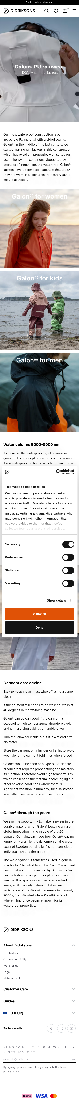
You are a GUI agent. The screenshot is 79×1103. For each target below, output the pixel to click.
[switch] (68, 557)
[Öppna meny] (74, 11)
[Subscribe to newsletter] (73, 1059)
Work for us (10, 965)
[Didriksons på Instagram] (61, 1028)
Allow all (39, 614)
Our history (10, 953)
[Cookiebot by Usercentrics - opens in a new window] (56, 472)
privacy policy (11, 1071)
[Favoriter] (56, 11)
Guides (9, 1001)
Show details (56, 600)
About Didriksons (17, 945)
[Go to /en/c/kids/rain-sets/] (39, 310)
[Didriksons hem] (19, 11)
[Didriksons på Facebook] (51, 1028)
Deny (39, 627)
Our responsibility (15, 959)
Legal (6, 972)
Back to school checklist (39, 2)
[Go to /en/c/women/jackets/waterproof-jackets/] (39, 228)
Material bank (12, 978)
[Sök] (46, 11)
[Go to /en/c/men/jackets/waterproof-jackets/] (39, 392)
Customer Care (15, 989)
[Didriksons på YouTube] (71, 1028)
